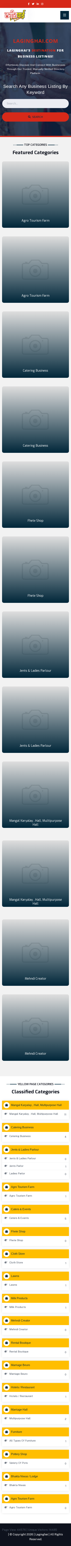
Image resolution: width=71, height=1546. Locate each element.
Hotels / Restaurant (22, 1387)
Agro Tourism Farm (35, 221)
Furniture (16, 1431)
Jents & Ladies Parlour (35, 671)
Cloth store (18, 1253)
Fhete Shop (35, 521)
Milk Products (19, 1298)
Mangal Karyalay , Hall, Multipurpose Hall (35, 823)
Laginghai (41, 1534)
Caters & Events (21, 1209)
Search (37, 116)
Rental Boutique (21, 1342)
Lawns (15, 1276)
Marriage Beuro (20, 1365)
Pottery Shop (19, 1454)
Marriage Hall (19, 1409)
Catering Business (35, 371)
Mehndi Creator (35, 979)
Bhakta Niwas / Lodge (24, 1476)
